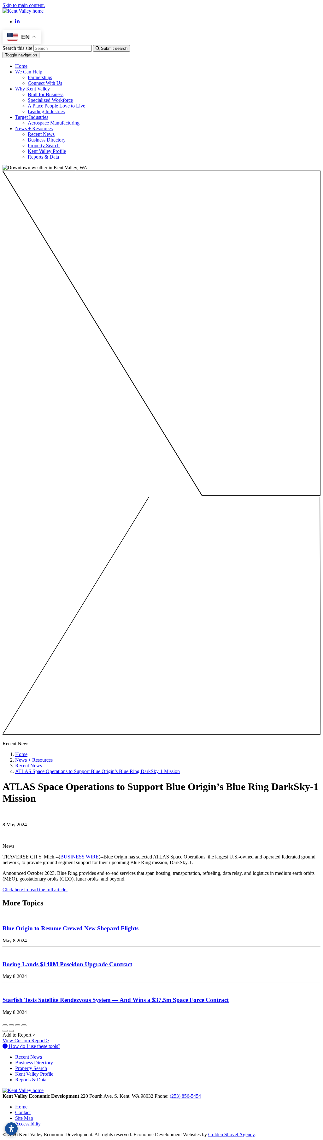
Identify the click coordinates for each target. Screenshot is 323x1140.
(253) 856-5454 (185, 1096)
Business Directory (47, 139)
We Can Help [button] (28, 71)
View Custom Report (26, 1040)
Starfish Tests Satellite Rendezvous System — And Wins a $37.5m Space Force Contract (116, 1000)
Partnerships (40, 77)
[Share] (11, 1025)
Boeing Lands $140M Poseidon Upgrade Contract (67, 964)
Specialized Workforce (50, 100)
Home (21, 66)
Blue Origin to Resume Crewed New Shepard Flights (70, 928)
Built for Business (45, 94)
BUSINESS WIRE (79, 856)
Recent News (41, 134)
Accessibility (28, 1123)
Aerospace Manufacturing (53, 122)
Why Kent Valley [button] (32, 88)
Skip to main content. (24, 5)
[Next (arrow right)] (11, 1031)
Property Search (44, 145)
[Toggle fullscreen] (17, 1025)
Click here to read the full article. (35, 889)
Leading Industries (46, 111)
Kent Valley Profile (47, 151)
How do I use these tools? (34, 1046)
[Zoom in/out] (23, 1025)
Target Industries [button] (31, 117)
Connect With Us (45, 83)
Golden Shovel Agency (231, 1134)
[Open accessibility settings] (11, 1128)
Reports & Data (43, 157)
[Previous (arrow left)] (5, 1031)
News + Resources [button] (34, 128)
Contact (23, 1112)
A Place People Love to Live (56, 105)
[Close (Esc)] (5, 1025)
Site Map (24, 1118)
